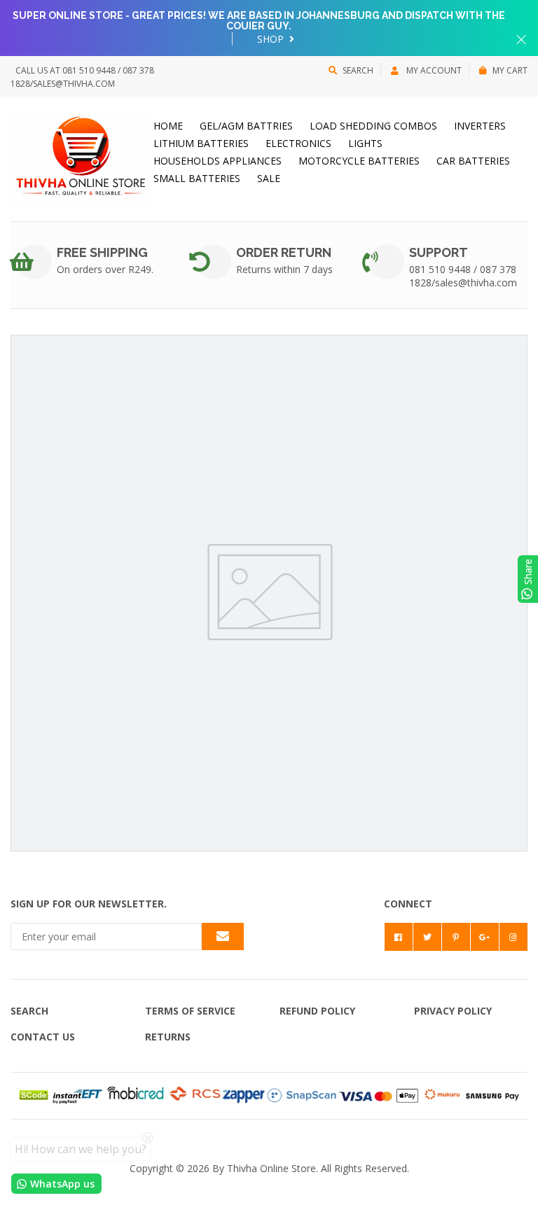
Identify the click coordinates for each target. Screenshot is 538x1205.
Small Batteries (196, 178)
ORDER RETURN (283, 252)
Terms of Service (190, 1010)
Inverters (480, 125)
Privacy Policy (453, 1010)
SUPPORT (438, 252)
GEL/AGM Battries (246, 125)
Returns (168, 1036)
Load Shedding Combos (373, 125)
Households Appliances (217, 160)
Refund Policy (317, 1010)
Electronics (298, 143)
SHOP (272, 39)
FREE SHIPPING (102, 252)
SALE (268, 178)
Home (168, 125)
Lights (365, 143)
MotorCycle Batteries (359, 160)
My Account (433, 70)
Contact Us (43, 1036)
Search (358, 70)
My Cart (509, 70)
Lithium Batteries (201, 143)
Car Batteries (473, 160)
